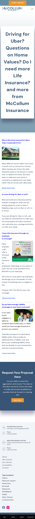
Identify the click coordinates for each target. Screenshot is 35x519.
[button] (17, 400)
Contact (5, 468)
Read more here (8, 298)
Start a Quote (18, 3)
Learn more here (8, 353)
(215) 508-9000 (12, 434)
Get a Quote (7, 459)
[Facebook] (3, 507)
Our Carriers (7, 462)
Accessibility (7, 465)
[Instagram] (8, 507)
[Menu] (32, 9)
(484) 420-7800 (12, 450)
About (4, 457)
